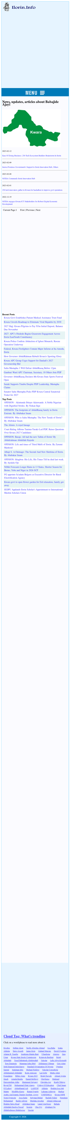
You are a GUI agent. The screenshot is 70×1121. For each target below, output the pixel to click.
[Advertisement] (35, 46)
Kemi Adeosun (31, 1072)
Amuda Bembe (17, 1079)
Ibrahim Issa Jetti (57, 1088)
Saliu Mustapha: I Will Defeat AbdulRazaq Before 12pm (30, 368)
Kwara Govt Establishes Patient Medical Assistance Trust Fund (33, 317)
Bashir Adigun (21, 1100)
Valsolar (44, 1060)
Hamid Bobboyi (32, 1079)
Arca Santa (23, 1097)
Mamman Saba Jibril (27, 1063)
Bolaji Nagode (46, 1076)
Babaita (57, 1104)
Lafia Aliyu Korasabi (58, 1060)
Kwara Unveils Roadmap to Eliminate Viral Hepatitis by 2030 (32, 321)
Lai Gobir (43, 1072)
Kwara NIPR (60, 1094)
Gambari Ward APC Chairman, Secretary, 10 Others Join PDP (32, 372)
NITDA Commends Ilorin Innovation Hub (18, 178)
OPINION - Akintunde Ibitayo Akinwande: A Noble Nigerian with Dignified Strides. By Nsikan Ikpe (32, 404)
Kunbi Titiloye (59, 1082)
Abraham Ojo (50, 1107)
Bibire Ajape (20, 1076)
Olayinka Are (46, 1082)
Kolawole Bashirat (46, 1057)
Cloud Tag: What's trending (24, 1036)
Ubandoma (46, 1054)
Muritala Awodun (37, 1100)
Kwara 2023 (33, 1076)
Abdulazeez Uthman (46, 1063)
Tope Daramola (11, 1063)
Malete (6, 1091)
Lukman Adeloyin (48, 1091)
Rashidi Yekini (51, 1097)
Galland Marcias (44, 1051)
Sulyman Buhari (36, 1097)
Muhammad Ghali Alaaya (24, 1085)
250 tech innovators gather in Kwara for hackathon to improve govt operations (32, 190)
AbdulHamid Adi (21, 1088)
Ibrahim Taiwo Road (11, 1104)
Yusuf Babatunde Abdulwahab (26, 1060)
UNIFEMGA (46, 1094)
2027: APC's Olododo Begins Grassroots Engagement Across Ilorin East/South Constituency (32, 335)
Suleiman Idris (17, 1069)
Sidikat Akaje (18, 1048)
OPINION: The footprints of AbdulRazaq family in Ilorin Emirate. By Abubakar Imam (30, 411)
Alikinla (45, 1088)
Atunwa (56, 1054)
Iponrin (29, 1107)
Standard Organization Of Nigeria (40, 1066)
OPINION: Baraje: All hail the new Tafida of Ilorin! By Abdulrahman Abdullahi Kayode (30, 438)
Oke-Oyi (38, 1107)
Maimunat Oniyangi (30, 1082)
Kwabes (7, 1048)
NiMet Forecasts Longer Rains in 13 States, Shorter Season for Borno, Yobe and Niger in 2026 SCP (33, 468)
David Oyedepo (60, 1051)
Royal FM (8, 1085)
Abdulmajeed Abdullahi (13, 1072)
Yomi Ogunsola (10, 1097)
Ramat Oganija (32, 1091)
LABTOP (35, 1088)
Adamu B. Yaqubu (11, 1054)
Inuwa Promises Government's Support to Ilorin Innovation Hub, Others (30, 167)
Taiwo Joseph (18, 1051)
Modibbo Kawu (18, 1091)
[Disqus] (34, 536)
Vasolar (31, 1110)
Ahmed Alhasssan (54, 1100)
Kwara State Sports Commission (23, 1057)
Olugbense (45, 1079)
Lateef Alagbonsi (44, 1104)
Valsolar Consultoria (50, 1069)
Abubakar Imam (28, 1104)
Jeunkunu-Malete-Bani (30, 1054)
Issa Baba (51, 1048)
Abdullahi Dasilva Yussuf (14, 1107)
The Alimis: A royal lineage (17, 425)
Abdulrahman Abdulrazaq (14, 1110)
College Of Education (45, 1085)
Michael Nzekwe (32, 1069)
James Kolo (30, 1051)
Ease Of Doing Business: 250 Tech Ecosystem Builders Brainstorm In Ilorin (31, 155)
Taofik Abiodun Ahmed (35, 1048)
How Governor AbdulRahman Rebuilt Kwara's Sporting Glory (33, 356)
